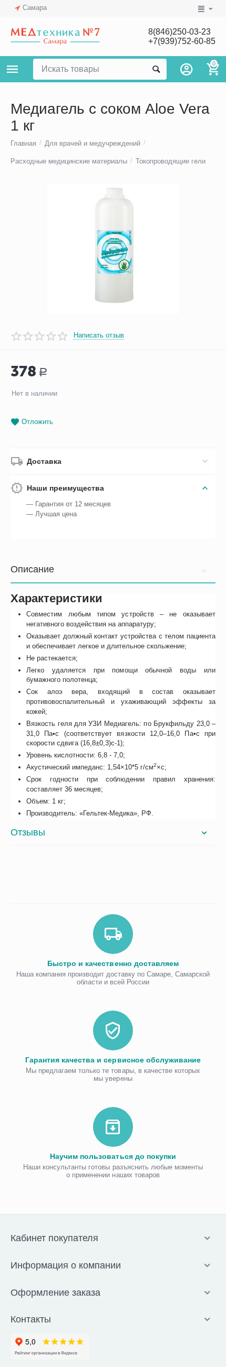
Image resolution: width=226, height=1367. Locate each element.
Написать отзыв (99, 335)
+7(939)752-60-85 (181, 41)
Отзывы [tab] (28, 832)
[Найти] (156, 69)
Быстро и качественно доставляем (112, 963)
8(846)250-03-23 (179, 31)
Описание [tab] (32, 569)
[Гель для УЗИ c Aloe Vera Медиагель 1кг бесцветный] (113, 248)
